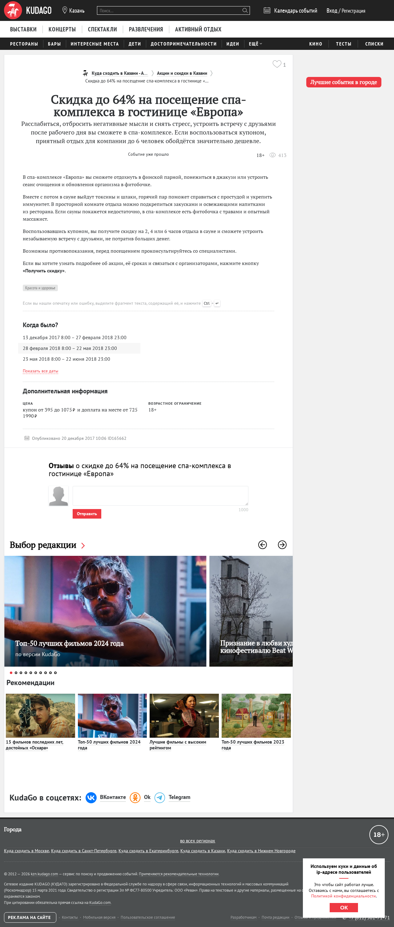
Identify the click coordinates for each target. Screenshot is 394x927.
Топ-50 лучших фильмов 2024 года (109, 745)
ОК (344, 908)
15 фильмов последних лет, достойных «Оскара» (34, 745)
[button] (262, 545)
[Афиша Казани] (27, 10)
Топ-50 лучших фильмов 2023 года (253, 745)
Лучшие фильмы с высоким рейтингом (178, 745)
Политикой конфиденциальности (343, 896)
